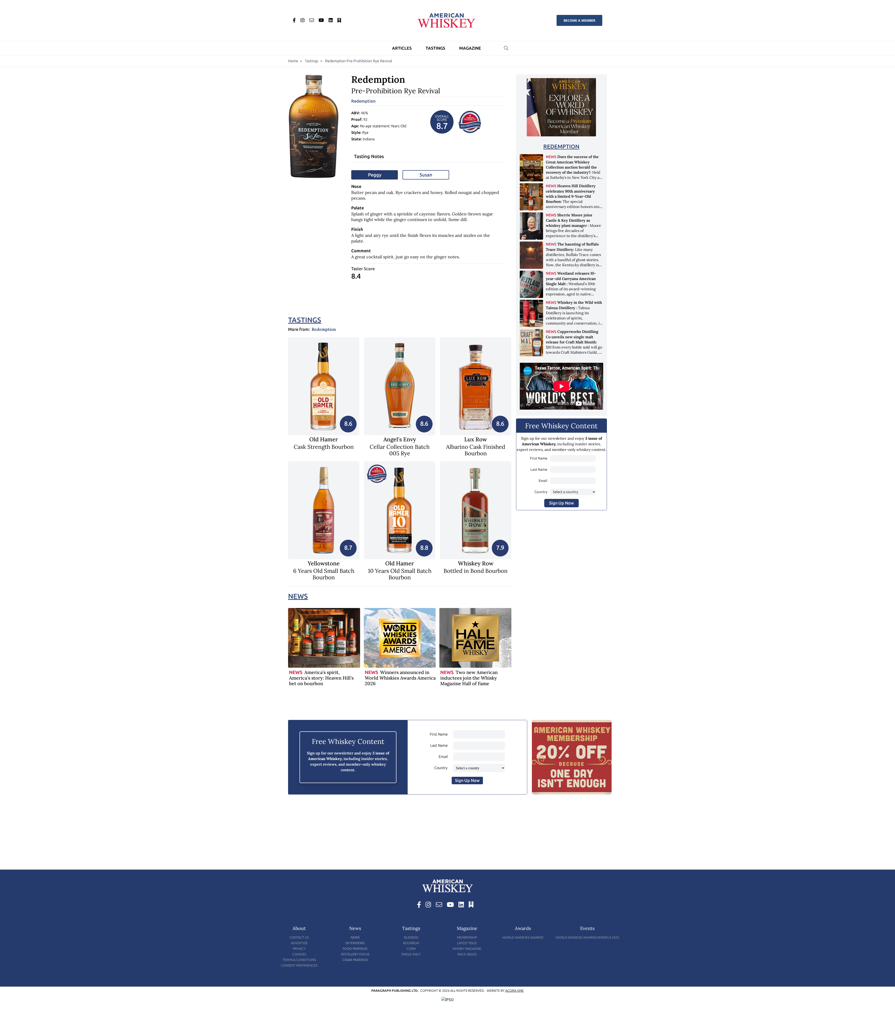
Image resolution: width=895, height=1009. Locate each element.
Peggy (374, 175)
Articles (402, 48)
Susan (426, 175)
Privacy (299, 949)
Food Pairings (355, 948)
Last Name (538, 469)
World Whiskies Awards (523, 938)
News (298, 596)
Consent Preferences (299, 966)
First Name (538, 458)
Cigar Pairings (355, 959)
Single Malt (411, 954)
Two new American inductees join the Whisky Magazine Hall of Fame (469, 677)
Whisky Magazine (467, 949)
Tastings (435, 48)
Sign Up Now (561, 503)
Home (293, 61)
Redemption (363, 101)
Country (540, 492)
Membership (467, 938)
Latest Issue (467, 943)
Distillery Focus (355, 954)
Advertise (299, 943)
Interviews (355, 943)
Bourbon (411, 943)
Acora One (514, 991)
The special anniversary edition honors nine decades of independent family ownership (574, 201)
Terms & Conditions (299, 960)
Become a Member (579, 20)
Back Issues (467, 954)
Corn (411, 949)
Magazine (470, 48)
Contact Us (299, 938)
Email (543, 481)
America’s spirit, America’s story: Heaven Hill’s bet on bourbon (321, 677)
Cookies (299, 954)
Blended (411, 938)
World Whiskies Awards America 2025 (587, 938)
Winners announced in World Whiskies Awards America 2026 (400, 677)
